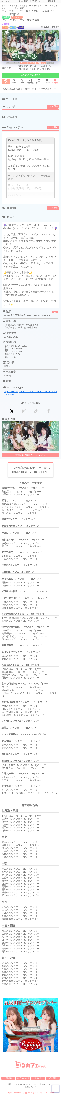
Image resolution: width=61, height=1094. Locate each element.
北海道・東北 (10, 810)
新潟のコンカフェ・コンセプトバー (20, 880)
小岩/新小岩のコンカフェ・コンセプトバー (24, 636)
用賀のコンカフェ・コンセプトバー (20, 677)
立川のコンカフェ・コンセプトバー (20, 777)
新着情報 (38, 1078)
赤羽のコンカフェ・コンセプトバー (19, 532)
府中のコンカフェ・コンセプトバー (20, 745)
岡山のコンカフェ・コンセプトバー (20, 930)
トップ (4, 6)
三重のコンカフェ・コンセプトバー (20, 877)
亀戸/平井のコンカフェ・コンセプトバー (23, 633)
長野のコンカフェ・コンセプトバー (20, 886)
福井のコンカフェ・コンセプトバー (20, 892)
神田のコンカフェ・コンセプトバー (20, 494)
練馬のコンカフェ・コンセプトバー (19, 727)
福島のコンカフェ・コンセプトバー (20, 824)
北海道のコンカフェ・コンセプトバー (21, 815)
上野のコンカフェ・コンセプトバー (20, 602)
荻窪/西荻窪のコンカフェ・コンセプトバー (24, 714)
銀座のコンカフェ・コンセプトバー (20, 585)
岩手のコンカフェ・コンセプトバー (20, 827)
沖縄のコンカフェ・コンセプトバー (20, 984)
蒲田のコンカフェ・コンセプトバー (20, 656)
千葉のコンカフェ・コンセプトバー (20, 851)
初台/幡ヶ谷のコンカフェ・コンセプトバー (24, 690)
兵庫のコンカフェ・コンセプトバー (20, 910)
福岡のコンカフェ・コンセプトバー (20, 963)
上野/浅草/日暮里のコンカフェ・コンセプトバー (25, 598)
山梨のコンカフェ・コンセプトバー (20, 883)
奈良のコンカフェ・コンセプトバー (20, 916)
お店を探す (8, 1078)
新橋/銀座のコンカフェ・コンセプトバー (22, 578)
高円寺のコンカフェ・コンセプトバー (21, 711)
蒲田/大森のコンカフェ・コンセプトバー (22, 652)
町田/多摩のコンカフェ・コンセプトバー (22, 786)
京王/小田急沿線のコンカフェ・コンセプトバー (25, 683)
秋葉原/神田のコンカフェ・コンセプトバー (23, 487)
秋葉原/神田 (27, 6)
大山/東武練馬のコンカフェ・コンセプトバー (24, 734)
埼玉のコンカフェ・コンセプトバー (20, 848)
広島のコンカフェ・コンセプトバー (20, 933)
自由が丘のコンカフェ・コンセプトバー (23, 671)
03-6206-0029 (32, 75)
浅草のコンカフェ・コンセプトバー (20, 605)
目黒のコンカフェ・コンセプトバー (20, 559)
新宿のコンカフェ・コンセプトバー (19, 500)
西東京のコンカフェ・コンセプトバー (20, 761)
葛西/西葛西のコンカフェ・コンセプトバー (23, 645)
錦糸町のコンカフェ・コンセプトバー (21, 630)
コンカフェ (46, 6)
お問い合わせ (30, 1087)
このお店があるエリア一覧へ (30, 469)
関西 (4, 901)
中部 (4, 863)
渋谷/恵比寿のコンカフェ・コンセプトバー (23, 539)
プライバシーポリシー (26, 1084)
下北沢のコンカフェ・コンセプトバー (21, 687)
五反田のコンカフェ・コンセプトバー (21, 556)
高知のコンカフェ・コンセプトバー (20, 951)
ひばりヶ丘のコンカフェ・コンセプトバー (24, 764)
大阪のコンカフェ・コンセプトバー (20, 907)
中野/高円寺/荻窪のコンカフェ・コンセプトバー (25, 702)
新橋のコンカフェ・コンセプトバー (20, 582)
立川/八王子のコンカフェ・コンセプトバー (23, 773)
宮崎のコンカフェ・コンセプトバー (20, 972)
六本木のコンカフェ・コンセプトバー (20, 565)
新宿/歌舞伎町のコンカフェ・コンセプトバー (25, 504)
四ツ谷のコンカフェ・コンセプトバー (21, 513)
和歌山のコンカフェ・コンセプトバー (21, 919)
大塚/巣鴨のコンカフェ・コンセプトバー (22, 526)
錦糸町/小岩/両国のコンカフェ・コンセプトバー (25, 626)
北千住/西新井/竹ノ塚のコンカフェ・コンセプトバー (29, 617)
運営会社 (11, 1084)
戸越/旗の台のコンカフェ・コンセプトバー (24, 674)
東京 (17, 6)
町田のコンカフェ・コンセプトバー (20, 790)
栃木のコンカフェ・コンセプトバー (20, 854)
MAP (54, 312)
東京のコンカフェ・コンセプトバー (20, 842)
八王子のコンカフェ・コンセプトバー (21, 780)
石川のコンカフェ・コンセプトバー (20, 889)
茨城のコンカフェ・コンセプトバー (20, 857)
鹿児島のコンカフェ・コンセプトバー (21, 981)
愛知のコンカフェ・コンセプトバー (20, 868)
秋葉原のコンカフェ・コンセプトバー (21, 491)
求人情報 (52, 1078)
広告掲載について (45, 1084)
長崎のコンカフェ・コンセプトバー (20, 969)
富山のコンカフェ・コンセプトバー (20, 895)
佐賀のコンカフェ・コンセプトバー (20, 975)
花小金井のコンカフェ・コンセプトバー (23, 767)
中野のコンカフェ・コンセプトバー (20, 706)
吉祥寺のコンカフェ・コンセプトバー (20, 720)
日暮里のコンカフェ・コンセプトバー (21, 608)
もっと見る (52, 106)
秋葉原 (37, 6)
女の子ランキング (23, 1078)
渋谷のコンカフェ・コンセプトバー (20, 543)
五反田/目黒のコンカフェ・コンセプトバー (23, 552)
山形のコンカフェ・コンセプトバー (20, 830)
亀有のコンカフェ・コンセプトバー (20, 620)
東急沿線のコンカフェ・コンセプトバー (21, 665)
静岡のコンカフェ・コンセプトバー (20, 874)
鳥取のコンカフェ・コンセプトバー (20, 936)
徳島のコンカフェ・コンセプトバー (20, 948)
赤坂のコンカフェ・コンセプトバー (19, 572)
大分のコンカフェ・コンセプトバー (20, 978)
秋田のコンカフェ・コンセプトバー (20, 821)
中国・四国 (9, 925)
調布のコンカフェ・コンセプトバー (20, 748)
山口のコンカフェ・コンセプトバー (20, 939)
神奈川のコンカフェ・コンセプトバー (21, 845)
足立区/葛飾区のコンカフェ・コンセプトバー (24, 614)
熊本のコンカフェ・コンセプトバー (20, 966)
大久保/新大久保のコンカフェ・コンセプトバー (26, 507)
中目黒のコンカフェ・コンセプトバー (21, 668)
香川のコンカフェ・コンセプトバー (20, 945)
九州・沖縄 (9, 958)
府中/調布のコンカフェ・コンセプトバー (22, 741)
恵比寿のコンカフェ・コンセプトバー (21, 546)
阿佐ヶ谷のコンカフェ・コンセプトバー (23, 709)
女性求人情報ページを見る (30, 455)
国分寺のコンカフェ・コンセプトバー (20, 754)
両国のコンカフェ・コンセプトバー (20, 639)
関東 (11, 6)
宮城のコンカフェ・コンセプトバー (20, 818)
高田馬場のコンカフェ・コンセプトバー (23, 510)
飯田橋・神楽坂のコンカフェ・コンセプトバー (25, 591)
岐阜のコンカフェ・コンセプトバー (20, 871)
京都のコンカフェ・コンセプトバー (20, 913)
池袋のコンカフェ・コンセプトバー (19, 519)
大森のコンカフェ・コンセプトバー (20, 659)
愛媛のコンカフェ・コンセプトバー (20, 942)
